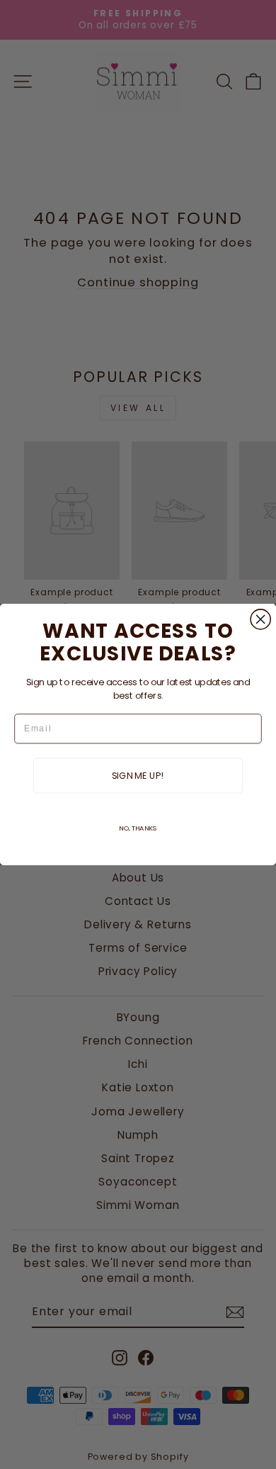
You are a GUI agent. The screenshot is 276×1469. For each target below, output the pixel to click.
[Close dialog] (260, 619)
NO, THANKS (137, 828)
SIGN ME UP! (137, 775)
